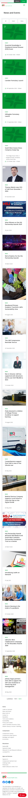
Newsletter (5, 717)
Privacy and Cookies (7, 722)
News (22, 21)
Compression (6, 730)
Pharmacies (5, 764)
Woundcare (5, 743)
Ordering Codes (6, 763)
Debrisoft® (5, 746)
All (5, 21)
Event (13, 21)
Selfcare (17, 1)
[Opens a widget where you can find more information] (22, 795)
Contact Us (5, 715)
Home (4, 706)
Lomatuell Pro (6, 752)
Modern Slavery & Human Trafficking (11, 726)
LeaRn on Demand (7, 709)
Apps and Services (7, 756)
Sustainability (5, 720)
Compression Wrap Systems (9, 735)
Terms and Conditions (8, 719)
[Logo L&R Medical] (7, 5)
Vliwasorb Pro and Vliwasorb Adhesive (12, 750)
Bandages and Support (8, 737)
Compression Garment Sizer (9, 761)
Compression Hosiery (7, 733)
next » (20, 699)
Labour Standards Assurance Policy (11, 724)
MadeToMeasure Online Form (10, 766)
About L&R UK (6, 713)
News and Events (6, 711)
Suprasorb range (6, 748)
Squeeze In (5, 759)
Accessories (5, 739)
